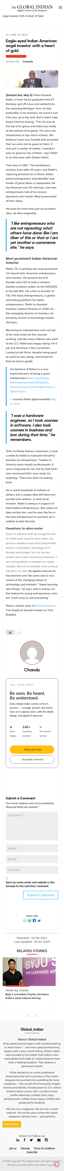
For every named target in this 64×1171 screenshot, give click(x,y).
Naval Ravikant (45, 605)
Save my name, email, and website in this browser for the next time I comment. (30, 884)
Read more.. (12, 1124)
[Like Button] (10, 632)
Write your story (33, 749)
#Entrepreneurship (22, 382)
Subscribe (32, 1152)
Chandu (32, 670)
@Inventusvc (47, 387)
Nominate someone (32, 759)
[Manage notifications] (57, 1164)
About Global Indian (32, 1039)
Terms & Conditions (44, 1148)
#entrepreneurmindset (24, 387)
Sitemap (25, 1148)
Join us (13, 1148)
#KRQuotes (41, 382)
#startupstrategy (38, 378)
